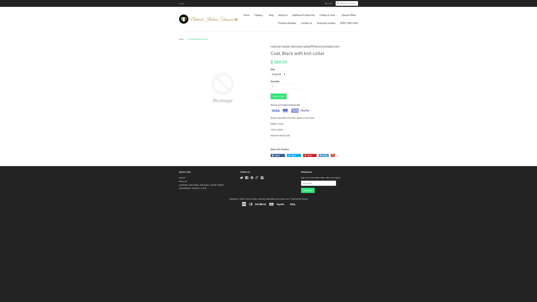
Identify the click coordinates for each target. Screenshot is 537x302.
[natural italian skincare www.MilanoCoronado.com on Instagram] (262, 178)
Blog (271, 15)
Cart (330, 3)
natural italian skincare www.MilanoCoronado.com (267, 198)
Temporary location (326, 23)
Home (246, 15)
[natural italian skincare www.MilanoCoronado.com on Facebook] (246, 178)
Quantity (275, 81)
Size (273, 69)
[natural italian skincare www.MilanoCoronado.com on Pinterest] (251, 178)
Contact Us (306, 23)
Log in (181, 3)
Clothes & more (327, 15)
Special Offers (349, 15)
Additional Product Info (303, 15)
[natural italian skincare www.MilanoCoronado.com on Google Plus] (257, 178)
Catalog (258, 15)
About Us (283, 15)
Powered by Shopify (299, 198)
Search (182, 177)
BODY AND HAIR (349, 23)
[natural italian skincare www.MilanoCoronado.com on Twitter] (241, 178)
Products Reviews (287, 23)
